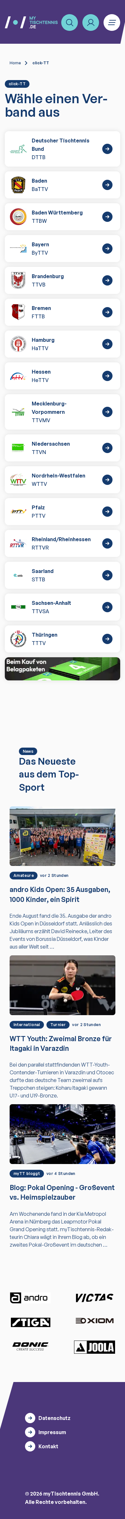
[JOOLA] (94, 1347)
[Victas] (94, 1298)
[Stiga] (30, 1322)
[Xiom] (94, 1321)
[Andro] (30, 1298)
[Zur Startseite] (31, 22)
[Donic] (30, 1346)
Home (15, 62)
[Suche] (69, 22)
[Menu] (112, 22)
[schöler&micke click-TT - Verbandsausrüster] (62, 668)
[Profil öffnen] (90, 22)
